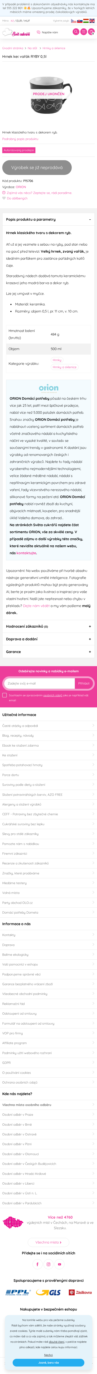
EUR (19, 20)
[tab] (48, 219)
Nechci (48, 1355)
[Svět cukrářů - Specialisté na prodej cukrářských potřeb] (16, 31)
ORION (21, 187)
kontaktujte (26, 553)
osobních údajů (52, 695)
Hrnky (57, 360)
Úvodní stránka (12, 48)
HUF (27, 20)
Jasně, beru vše (48, 1362)
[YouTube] (59, 1264)
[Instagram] (49, 1264)
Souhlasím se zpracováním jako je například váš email (48, 698)
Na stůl (32, 48)
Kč (12, 20)
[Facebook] (37, 1264)
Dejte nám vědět (36, 605)
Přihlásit (84, 683)
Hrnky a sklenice (54, 48)
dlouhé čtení (56, 1341)
